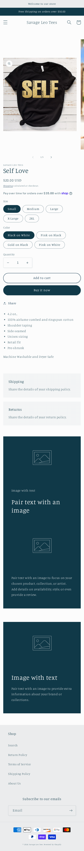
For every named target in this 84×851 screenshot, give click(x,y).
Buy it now (42, 290)
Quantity (8, 254)
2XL (31, 218)
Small (12, 209)
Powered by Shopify (52, 844)
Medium (33, 209)
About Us (14, 783)
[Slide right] (51, 157)
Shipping (8, 185)
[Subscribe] (71, 810)
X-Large (13, 218)
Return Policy (17, 755)
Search (13, 745)
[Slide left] (32, 157)
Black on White (19, 235)
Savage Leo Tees (36, 844)
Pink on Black (51, 235)
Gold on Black (18, 244)
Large (54, 209)
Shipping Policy (19, 773)
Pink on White (49, 244)
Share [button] (12, 303)
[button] (5, 22)
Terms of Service (19, 764)
